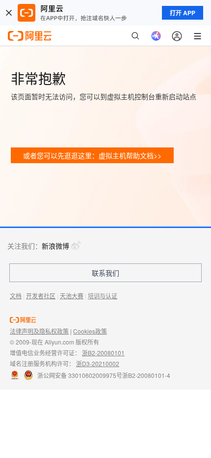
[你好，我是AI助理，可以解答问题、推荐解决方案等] (156, 36)
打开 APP (182, 12)
